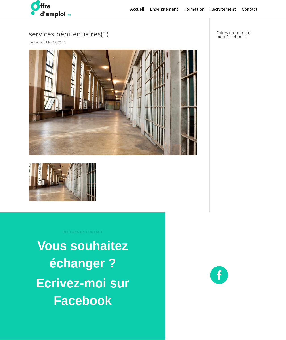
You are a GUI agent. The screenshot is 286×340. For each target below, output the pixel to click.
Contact (249, 9)
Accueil (137, 9)
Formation (194, 9)
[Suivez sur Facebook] (219, 275)
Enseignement (164, 9)
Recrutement (223, 9)
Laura (38, 42)
